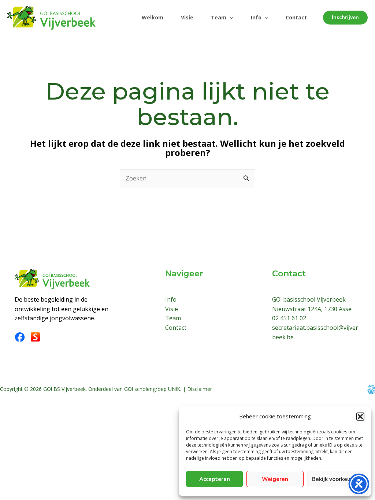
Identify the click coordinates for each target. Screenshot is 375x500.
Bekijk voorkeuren (335, 479)
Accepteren (214, 479)
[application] (229, 17)
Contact (296, 17)
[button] (360, 416)
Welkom (152, 17)
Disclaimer (199, 388)
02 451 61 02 (289, 318)
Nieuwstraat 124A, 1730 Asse (312, 309)
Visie (187, 17)
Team (218, 17)
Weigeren (275, 479)
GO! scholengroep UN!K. (152, 388)
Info (256, 17)
